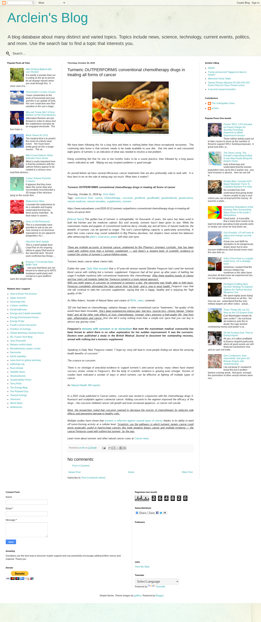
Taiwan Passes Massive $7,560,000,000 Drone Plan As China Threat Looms (229, 84)
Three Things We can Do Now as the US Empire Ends (238, 311)
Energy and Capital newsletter (25, 313)
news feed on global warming (25, 360)
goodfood (140, 197)
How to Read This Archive (23, 294)
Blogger (160, 595)
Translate (160, 586)
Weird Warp (16, 403)
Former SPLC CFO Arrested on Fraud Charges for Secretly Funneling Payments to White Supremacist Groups (238, 130)
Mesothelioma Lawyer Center (25, 348)
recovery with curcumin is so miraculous (107, 328)
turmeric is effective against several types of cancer (133, 420)
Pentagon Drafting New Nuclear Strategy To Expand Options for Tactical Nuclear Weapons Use (238, 288)
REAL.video (136, 300)
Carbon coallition (19, 305)
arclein (215, 108)
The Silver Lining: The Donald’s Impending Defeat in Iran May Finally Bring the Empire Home (238, 157)
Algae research (18, 298)
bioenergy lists (17, 301)
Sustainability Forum (20, 379)
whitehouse (16, 407)
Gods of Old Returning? (38, 221)
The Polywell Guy (19, 391)
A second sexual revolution (222, 89)
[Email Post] (103, 448)
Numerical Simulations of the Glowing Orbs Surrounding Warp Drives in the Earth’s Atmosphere (238, 211)
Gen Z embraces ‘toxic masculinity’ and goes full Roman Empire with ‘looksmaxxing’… (237, 359)
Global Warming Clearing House (27, 333)
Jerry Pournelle (18, 340)
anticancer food (84, 197)
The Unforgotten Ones (223, 103)
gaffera (137, 595)
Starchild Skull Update (37, 241)
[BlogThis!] (114, 448)
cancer (98, 197)
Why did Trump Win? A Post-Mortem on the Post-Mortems (41, 113)
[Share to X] (117, 448)
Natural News (75, 219)
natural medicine (76, 201)
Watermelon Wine (35, 201)
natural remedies (96, 201)
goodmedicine (169, 197)
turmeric (127, 201)
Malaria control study (21, 344)
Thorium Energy (18, 395)
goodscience (186, 197)
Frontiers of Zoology (20, 329)
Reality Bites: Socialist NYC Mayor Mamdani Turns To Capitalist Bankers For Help (238, 184)
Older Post (187, 472)
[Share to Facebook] (121, 448)
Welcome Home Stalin (219, 78)
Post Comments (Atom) (93, 477)
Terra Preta (16, 383)
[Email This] (110, 448)
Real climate (16, 368)
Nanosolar (15, 352)
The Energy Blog (19, 387)
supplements (114, 201)
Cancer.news (142, 438)
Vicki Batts (109, 194)
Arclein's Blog (47, 17)
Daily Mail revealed (97, 268)
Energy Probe (17, 321)
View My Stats (142, 566)
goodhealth (153, 197)
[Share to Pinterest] (124, 448)
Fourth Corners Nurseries (23, 325)
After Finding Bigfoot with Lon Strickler (39, 70)
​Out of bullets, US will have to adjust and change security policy (239, 235)
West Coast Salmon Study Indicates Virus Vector (39, 156)
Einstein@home (18, 309)
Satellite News (17, 372)
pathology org (17, 364)
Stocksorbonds (18, 376)
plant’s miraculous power (103, 236)
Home (131, 472)
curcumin (127, 197)
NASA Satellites (18, 356)
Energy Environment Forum (24, 317)
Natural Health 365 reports (85, 385)
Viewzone (15, 399)
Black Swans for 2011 (37, 135)
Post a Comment (80, 465)
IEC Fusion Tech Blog (21, 337)
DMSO (211, 68)
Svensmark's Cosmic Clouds (40, 92)
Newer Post (74, 472)
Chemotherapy (112, 197)
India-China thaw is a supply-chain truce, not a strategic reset (239, 261)
